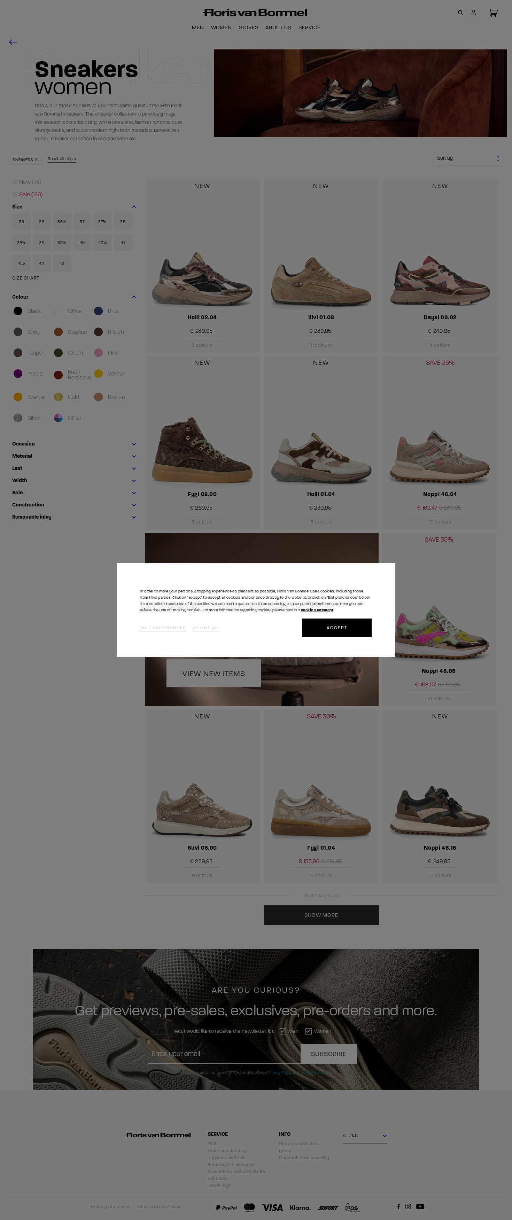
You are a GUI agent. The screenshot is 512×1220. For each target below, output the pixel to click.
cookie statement (317, 610)
